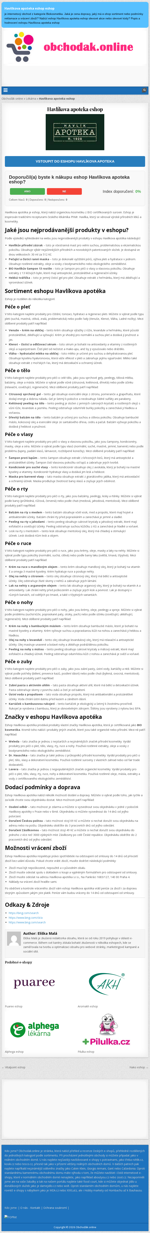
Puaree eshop (13, 1006)
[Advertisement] (75, 74)
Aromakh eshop (88, 1006)
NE (64, 191)
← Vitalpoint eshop (13, 1067)
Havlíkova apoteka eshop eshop (29, 8)
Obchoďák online (12, 98)
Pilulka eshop (86, 1051)
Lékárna (31, 98)
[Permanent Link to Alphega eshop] (38, 1029)
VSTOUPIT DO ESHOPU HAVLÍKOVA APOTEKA (75, 161)
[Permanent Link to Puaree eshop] (38, 984)
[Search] (144, 90)
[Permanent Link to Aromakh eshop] (111, 984)
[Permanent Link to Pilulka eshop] (111, 1029)
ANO (27, 191)
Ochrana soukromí (55, 1208)
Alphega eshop (14, 1051)
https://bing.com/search (24, 913)
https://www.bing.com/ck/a (26, 917)
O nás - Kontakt (30, 1208)
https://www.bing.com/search (27, 922)
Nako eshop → (138, 1067)
